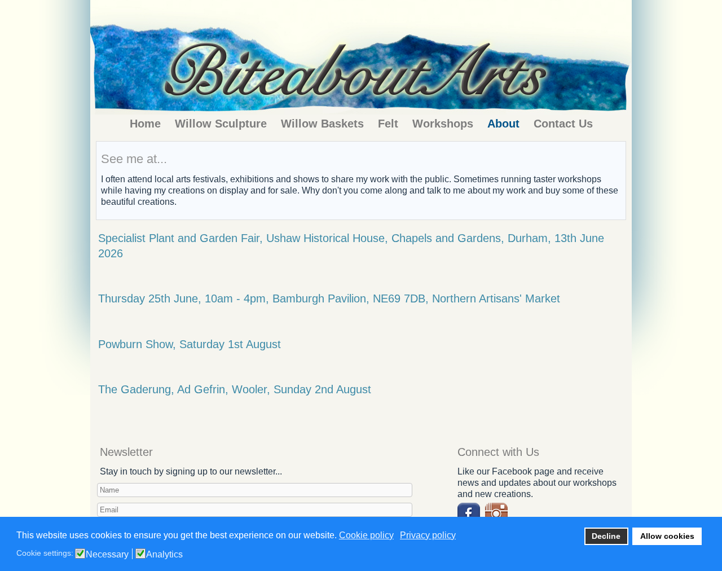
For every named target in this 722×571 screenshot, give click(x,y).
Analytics (164, 554)
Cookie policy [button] (366, 535)
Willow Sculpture (221, 123)
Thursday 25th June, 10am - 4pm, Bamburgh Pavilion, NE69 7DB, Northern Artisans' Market (329, 298)
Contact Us (563, 123)
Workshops (442, 123)
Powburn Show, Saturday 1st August (189, 344)
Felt (388, 123)
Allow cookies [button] (667, 536)
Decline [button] (606, 536)
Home (145, 123)
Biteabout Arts (344, 15)
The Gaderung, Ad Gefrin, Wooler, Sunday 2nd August (234, 389)
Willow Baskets (322, 123)
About (503, 123)
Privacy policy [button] (428, 535)
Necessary (107, 554)
